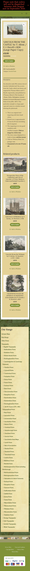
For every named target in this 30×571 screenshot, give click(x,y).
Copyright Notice (10, 549)
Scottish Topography (10, 524)
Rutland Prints (8, 481)
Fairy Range (5, 337)
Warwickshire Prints (10, 503)
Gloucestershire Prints (10, 391)
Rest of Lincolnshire (10, 445)
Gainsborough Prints (11, 430)
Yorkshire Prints (9, 515)
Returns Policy (15, 551)
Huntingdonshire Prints (11, 404)
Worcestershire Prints (10, 512)
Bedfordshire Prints (10, 349)
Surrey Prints (8, 496)
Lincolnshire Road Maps (12, 439)
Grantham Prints (10, 433)
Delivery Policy (20, 549)
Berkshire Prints (9, 352)
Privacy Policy (8, 547)
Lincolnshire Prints (10, 421)
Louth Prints (8, 442)
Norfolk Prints (8, 463)
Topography (5, 344)
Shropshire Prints (9, 484)
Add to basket (9, 61)
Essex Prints (7, 388)
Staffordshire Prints (10, 490)
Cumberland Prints (10, 373)
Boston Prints (9, 424)
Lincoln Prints (9, 436)
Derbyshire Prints (9, 376)
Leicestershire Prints (10, 418)
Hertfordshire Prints (10, 400)
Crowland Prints (9, 427)
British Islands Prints (10, 355)
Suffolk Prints (8, 493)
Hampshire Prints (9, 394)
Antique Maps (6, 334)
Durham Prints (8, 385)
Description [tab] (6, 79)
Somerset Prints (9, 487)
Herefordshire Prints (10, 397)
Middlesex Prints (9, 460)
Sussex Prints (8, 500)
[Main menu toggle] (26, 13)
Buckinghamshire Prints (11, 358)
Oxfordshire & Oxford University (13, 478)
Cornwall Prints (9, 370)
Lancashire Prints (9, 415)
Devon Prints (8, 379)
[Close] (28, 5)
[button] (22, 13)
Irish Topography (9, 521)
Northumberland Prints (11, 472)
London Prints (8, 457)
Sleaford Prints (9, 448)
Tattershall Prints (10, 454)
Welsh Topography (9, 527)
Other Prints (5, 341)
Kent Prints (7, 412)
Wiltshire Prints (9, 509)
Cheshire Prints (8, 367)
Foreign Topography (10, 518)
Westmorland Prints (10, 506)
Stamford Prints (9, 451)
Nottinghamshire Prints (11, 475)
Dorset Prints (8, 382)
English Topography (10, 347)
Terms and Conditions (20, 547)
